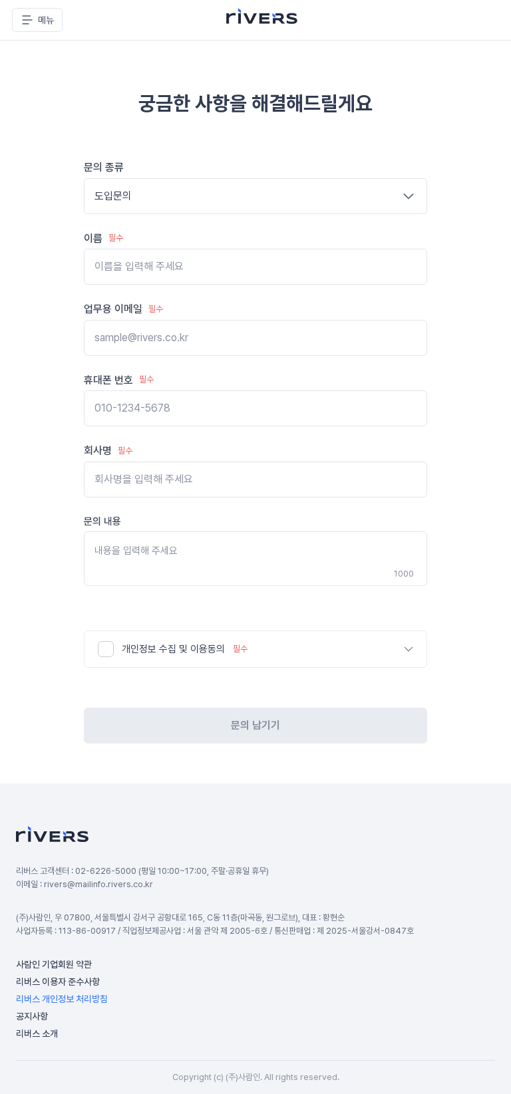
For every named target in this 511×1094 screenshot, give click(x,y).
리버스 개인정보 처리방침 (62, 999)
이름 (103, 238)
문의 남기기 (255, 725)
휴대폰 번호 (119, 380)
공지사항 (32, 1016)
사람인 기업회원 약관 (54, 964)
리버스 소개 (37, 1033)
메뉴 (46, 20)
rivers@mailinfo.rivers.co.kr (98, 884)
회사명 (108, 450)
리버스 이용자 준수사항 (58, 981)
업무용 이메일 (123, 309)
